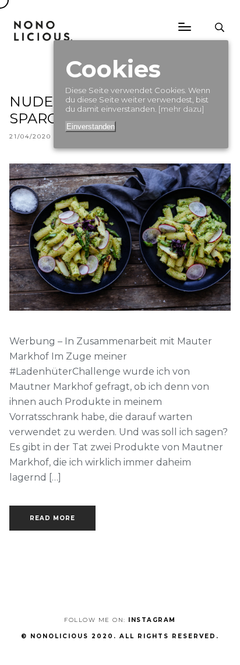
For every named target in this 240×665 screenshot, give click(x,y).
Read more (52, 518)
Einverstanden (90, 126)
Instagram (152, 620)
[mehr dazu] (181, 108)
